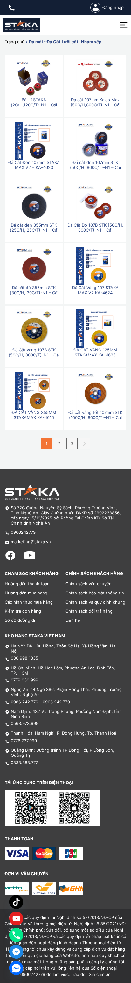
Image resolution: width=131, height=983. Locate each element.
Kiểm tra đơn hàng (23, 611)
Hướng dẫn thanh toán (27, 583)
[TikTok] (16, 902)
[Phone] (16, 935)
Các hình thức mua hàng (29, 602)
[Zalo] (16, 968)
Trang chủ (14, 41)
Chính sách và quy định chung (95, 602)
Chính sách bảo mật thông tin (95, 593)
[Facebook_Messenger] (16, 952)
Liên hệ (73, 620)
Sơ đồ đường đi (20, 620)
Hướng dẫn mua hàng (26, 593)
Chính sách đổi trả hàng (89, 611)
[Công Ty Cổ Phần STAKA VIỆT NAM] (21, 25)
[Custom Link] (16, 918)
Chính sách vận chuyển (89, 583)
